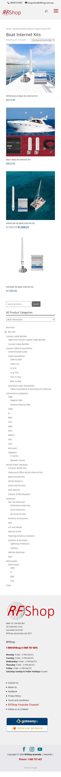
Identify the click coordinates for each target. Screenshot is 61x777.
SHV (10, 439)
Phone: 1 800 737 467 (30, 759)
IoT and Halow (15, 527)
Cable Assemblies (16, 356)
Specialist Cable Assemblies (21, 385)
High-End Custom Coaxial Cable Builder (27, 339)
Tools (8, 585)
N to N (13, 368)
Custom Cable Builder (16, 336)
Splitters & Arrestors (18, 540)
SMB (10, 408)
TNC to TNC (15, 377)
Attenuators (11, 561)
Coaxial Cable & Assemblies (19, 348)
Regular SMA (16, 400)
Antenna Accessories (18, 518)
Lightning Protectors (20, 543)
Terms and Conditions (18, 700)
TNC (10, 422)
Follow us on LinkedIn (18, 709)
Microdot (12, 448)
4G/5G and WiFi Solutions (23, 28)
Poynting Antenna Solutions (21, 535)
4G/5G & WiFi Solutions (17, 464)
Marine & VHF (14, 531)
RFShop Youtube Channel (23, 704)
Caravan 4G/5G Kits (17, 468)
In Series (14, 456)
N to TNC (14, 372)
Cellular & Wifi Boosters (19, 494)
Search (36, 304)
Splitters (14, 548)
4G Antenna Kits (18, 514)
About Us (12, 687)
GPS (10, 522)
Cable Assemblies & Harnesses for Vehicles (30, 389)
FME (10, 426)
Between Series (17, 460)
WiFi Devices (14, 489)
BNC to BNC (16, 381)
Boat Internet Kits (16, 476)
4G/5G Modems (15, 481)
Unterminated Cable (18, 351)
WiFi (10, 556)
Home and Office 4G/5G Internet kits (25, 472)
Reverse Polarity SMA (20, 404)
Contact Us (13, 682)
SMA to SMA (16, 359)
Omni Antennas (17, 509)
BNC (10, 417)
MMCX (11, 435)
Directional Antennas (20, 505)
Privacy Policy (14, 696)
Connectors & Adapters (17, 393)
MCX (10, 430)
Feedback (12, 691)
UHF (10, 444)
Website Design (30, 768)
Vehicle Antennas (16, 552)
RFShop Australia (33, 754)
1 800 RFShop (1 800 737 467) (22, 647)
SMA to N (14, 364)
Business (10, 327)
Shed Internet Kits (16, 485)
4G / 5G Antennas (16, 502)
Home (8, 28)
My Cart (11, 331)
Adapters (12, 452)
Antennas (10, 498)
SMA (10, 396)
